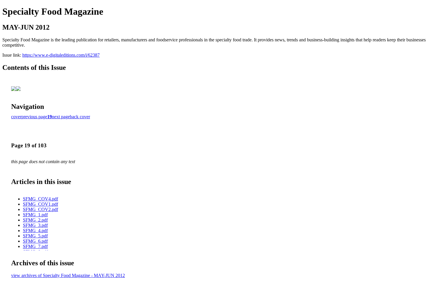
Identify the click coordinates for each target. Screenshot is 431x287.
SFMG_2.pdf (35, 219)
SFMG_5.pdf (35, 235)
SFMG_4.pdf (35, 230)
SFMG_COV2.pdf (40, 209)
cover (16, 116)
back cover (80, 116)
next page (61, 116)
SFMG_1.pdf (35, 214)
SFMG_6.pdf (35, 241)
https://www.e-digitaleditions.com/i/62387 (61, 55)
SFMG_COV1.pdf (40, 204)
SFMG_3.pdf (35, 225)
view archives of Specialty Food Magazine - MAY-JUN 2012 (68, 275)
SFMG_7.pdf (35, 246)
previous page (34, 116)
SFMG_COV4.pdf (40, 198)
